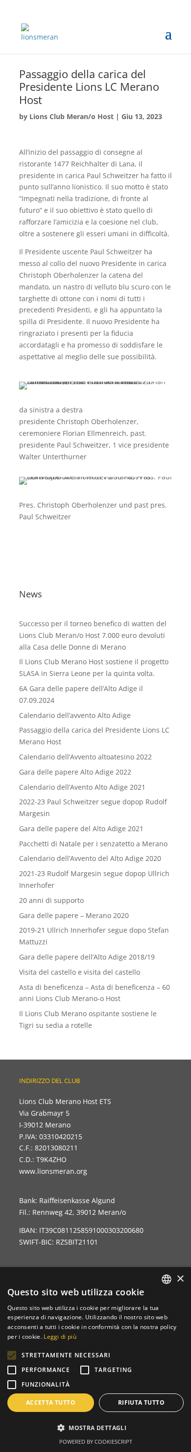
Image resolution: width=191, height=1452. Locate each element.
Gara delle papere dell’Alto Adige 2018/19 (87, 956)
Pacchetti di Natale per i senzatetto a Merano (93, 843)
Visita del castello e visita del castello (79, 972)
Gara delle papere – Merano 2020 (74, 915)
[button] (12, 1355)
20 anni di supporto (51, 900)
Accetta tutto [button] (50, 1402)
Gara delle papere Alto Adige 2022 (75, 772)
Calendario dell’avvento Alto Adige (75, 715)
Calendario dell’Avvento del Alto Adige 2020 (90, 858)
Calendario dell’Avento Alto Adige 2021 (82, 787)
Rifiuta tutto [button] (141, 1402)
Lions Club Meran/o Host (71, 116)
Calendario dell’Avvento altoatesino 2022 (85, 756)
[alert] (95, 1359)
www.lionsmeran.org (53, 1171)
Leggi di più (60, 1336)
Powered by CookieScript (95, 1441)
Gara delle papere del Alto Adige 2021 (81, 828)
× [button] (180, 1279)
